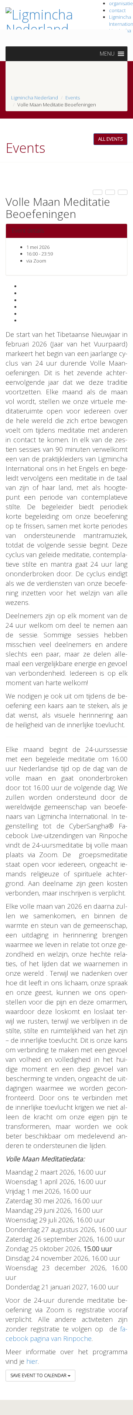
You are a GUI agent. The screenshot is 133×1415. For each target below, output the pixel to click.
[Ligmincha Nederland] (44, 20)
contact (117, 10)
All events (110, 139)
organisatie (121, 3)
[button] (107, 53)
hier (32, 1361)
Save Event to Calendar (39, 1375)
